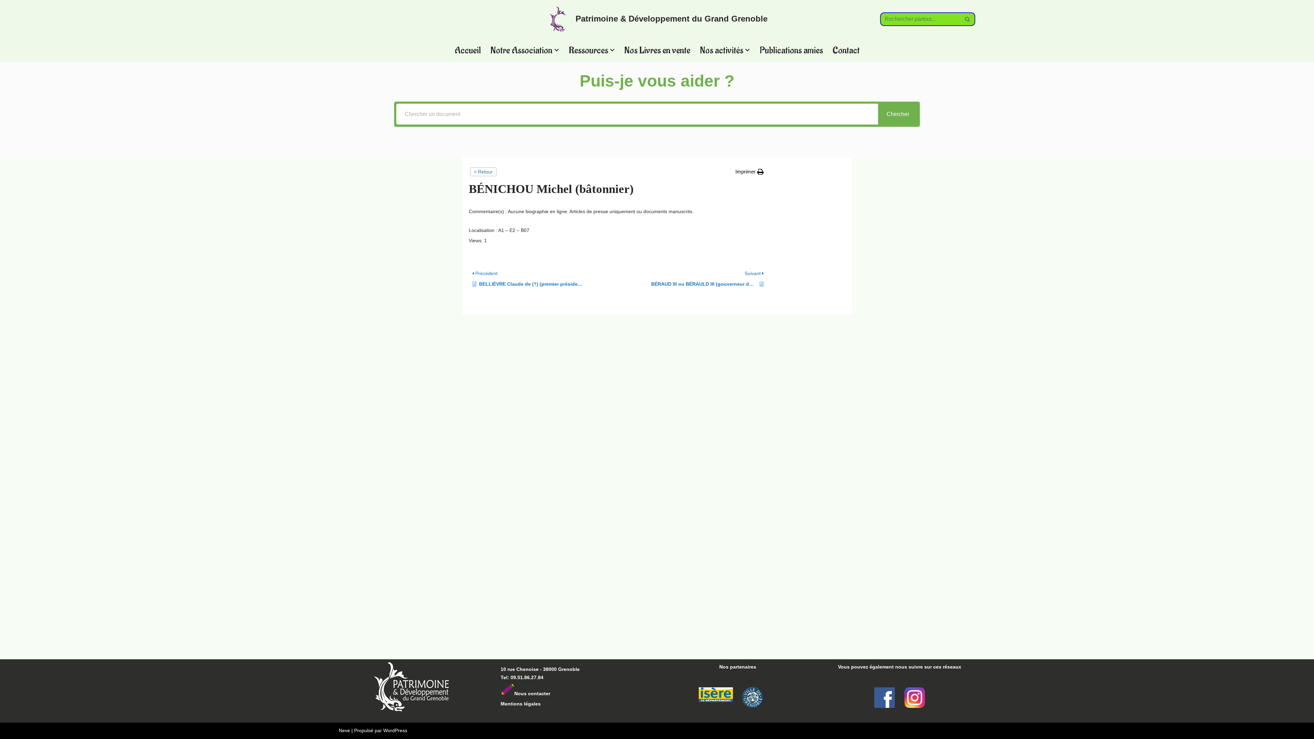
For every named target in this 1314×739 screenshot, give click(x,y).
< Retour (483, 171)
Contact (846, 50)
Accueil (467, 50)
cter (545, 693)
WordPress (395, 730)
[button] (556, 50)
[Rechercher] (967, 19)
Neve (344, 730)
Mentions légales (521, 703)
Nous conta (527, 693)
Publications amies (791, 50)
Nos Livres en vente (657, 50)
